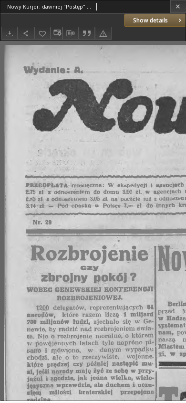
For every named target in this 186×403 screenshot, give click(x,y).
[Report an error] (103, 33)
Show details (150, 20)
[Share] (26, 33)
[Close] (178, 6)
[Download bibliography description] (70, 33)
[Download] (9, 33)
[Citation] (87, 33)
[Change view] (56, 33)
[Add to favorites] (42, 33)
